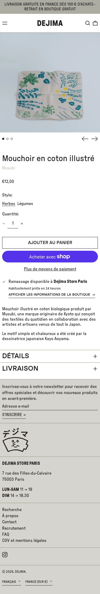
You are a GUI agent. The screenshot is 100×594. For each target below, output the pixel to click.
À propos (10, 516)
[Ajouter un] (22, 223)
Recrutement (14, 528)
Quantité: (10, 214)
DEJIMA (20, 571)
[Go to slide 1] (3, 139)
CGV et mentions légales (24, 540)
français (9, 581)
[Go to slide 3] (12, 139)
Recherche (12, 510)
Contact (9, 522)
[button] (87, 23)
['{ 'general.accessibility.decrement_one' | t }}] (3, 223)
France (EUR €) (36, 581)
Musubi (8, 168)
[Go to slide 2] (7, 139)
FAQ (5, 534)
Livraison (20, 368)
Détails (15, 356)
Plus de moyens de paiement (50, 269)
